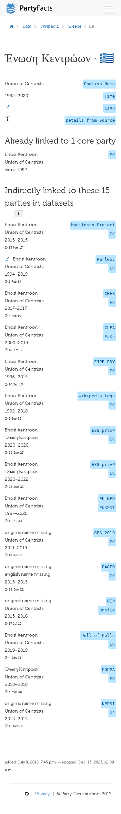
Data (27, 26)
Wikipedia (49, 26)
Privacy (42, 794)
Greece (74, 26)
